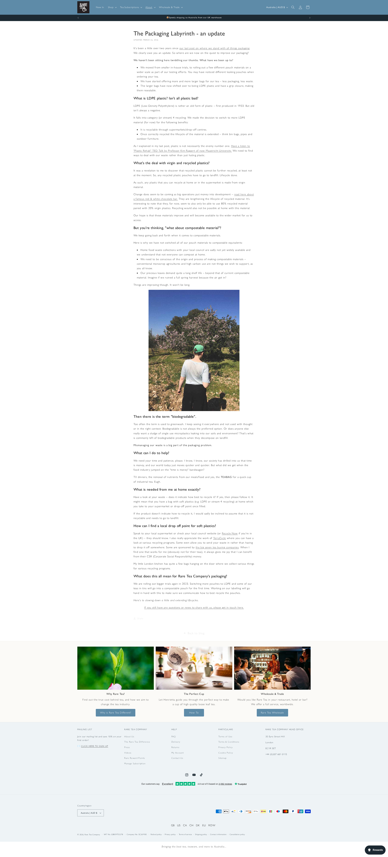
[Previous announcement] (78, 18)
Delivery (175, 741)
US (179, 825)
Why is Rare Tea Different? (115, 712)
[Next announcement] (310, 18)
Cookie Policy (225, 752)
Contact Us (177, 758)
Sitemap (222, 758)
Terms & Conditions (228, 741)
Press (127, 747)
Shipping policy (201, 834)
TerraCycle (219, 538)
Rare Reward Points (134, 758)
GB (173, 825)
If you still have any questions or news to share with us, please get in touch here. (194, 607)
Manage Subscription (135, 763)
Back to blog (196, 633)
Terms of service (185, 834)
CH (191, 825)
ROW (211, 825)
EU (204, 825)
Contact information (218, 834)
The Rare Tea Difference (137, 741)
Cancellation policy (237, 834)
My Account (177, 752)
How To (194, 712)
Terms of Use (225, 736)
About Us (129, 736)
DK (198, 825)
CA (185, 825)
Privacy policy (170, 834)
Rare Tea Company (92, 835)
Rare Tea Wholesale (272, 712)
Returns (175, 747)
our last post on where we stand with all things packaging (214, 48)
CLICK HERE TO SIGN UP (94, 746)
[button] (112, 7)
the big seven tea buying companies (217, 547)
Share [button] (140, 618)
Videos (127, 752)
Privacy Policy (225, 747)
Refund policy (156, 834)
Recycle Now (230, 533)
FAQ (173, 736)
